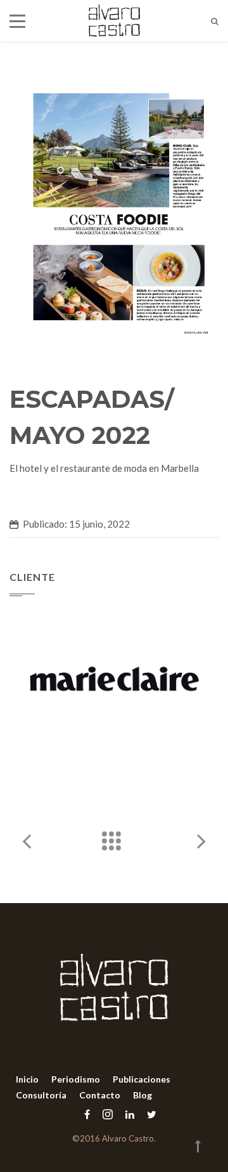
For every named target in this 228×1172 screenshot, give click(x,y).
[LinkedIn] (130, 1114)
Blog (142, 1095)
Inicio (27, 1079)
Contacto (99, 1095)
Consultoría (41, 1095)
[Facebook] (87, 1114)
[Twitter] (148, 1114)
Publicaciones (141, 1079)
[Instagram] (107, 1114)
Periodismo (75, 1079)
